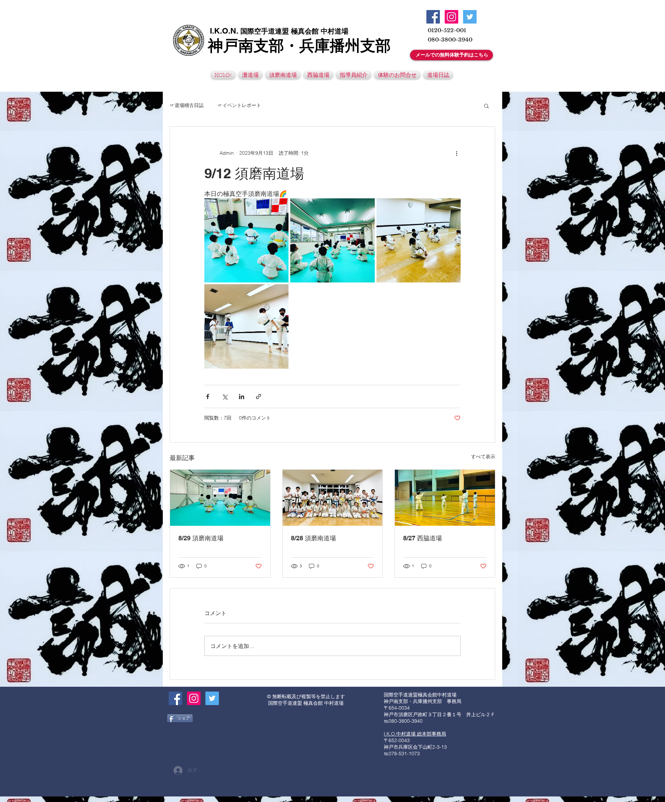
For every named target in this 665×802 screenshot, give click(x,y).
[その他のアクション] (456, 153)
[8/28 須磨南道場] (333, 498)
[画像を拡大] (246, 240)
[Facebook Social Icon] (433, 17)
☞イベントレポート (239, 105)
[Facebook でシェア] (207, 396)
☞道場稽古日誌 (187, 105)
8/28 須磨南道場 (313, 538)
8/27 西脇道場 (422, 538)
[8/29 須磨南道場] (220, 498)
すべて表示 (483, 456)
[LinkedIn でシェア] (241, 396)
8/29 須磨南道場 (200, 538)
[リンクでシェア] (258, 396)
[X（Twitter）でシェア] (224, 396)
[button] (486, 105)
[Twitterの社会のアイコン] (470, 17)
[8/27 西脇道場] (445, 498)
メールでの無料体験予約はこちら (452, 55)
